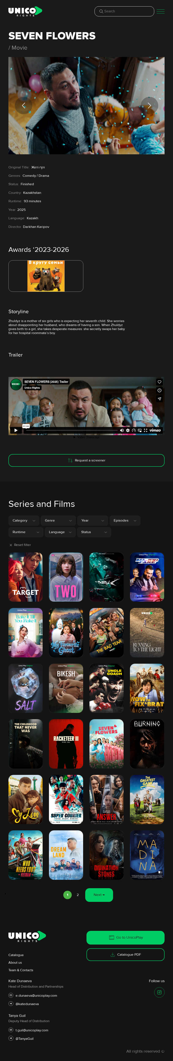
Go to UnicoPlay (129, 937)
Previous (23, 105)
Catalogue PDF (129, 954)
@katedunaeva (27, 1004)
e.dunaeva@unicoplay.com (36, 996)
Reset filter (22, 545)
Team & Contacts (20, 970)
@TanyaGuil (25, 1039)
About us (15, 963)
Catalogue (16, 955)
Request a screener (90, 460)
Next (149, 105)
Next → (99, 894)
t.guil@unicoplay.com (32, 1030)
